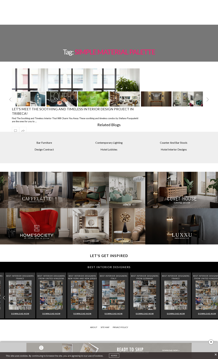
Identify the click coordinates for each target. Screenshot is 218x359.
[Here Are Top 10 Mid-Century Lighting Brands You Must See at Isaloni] (188, 99)
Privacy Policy (120, 327)
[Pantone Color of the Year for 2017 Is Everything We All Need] (93, 99)
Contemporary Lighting (109, 142)
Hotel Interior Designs (174, 149)
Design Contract (44, 149)
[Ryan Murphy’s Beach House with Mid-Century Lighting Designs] (125, 99)
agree (114, 356)
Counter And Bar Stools (173, 142)
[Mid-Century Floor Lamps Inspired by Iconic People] (30, 99)
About (93, 327)
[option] (30, 101)
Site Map (105, 327)
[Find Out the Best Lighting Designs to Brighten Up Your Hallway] (156, 99)
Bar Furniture (44, 142)
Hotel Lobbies (108, 149)
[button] (214, 298)
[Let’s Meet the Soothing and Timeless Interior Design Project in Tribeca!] (15, 130)
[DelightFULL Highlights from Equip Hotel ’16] (61, 99)
